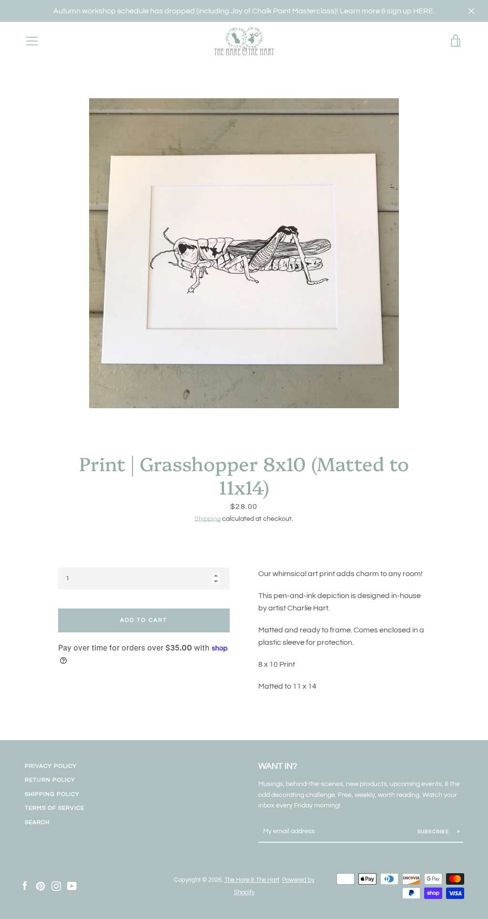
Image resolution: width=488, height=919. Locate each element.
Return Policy (50, 780)
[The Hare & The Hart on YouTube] (72, 885)
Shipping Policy (52, 794)
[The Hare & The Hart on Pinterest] (40, 885)
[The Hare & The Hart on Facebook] (25, 885)
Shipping (207, 519)
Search (37, 822)
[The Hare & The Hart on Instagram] (56, 885)
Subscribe (434, 831)
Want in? (277, 766)
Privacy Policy (51, 766)
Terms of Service (54, 808)
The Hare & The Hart (251, 880)
